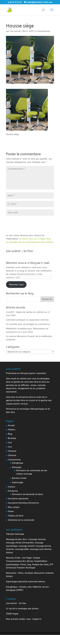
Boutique (12, 438)
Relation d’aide (19, 478)
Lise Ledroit (15, 31)
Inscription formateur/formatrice (23, 503)
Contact (11, 487)
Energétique (17, 463)
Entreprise (13, 491)
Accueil (11, 425)
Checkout (12, 451)
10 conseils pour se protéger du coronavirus (28, 324)
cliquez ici (36, 619)
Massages (16, 467)
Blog (10, 434)
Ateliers (11, 429)
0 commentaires (42, 31)
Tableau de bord (15, 516)
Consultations (14, 460)
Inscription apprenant (18, 498)
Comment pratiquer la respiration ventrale (27, 320)
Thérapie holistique (15, 534)
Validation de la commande (21, 520)
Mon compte (14, 507)
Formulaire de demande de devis (27, 494)
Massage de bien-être (16, 539)
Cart (10, 442)
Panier (11, 511)
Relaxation (11, 573)
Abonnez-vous (16, 284)
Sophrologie (17, 482)
